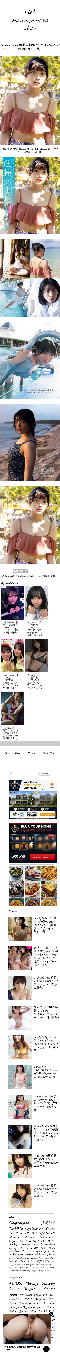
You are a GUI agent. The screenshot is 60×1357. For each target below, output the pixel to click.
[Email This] (14, 571)
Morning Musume (21, 1237)
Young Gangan (28, 1303)
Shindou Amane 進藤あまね (41, 576)
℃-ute (25, 1251)
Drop (52, 1258)
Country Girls (35, 1251)
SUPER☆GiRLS (42, 1233)
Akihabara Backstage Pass (28, 1264)
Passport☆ (49, 1264)
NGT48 (24, 1233)
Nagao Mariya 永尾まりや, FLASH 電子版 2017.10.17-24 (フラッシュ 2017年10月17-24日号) (46, 1133)
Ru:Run (40, 1271)
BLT (51, 1295)
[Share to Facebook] (23, 571)
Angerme (13, 1241)
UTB (42, 1303)
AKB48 (48, 1223)
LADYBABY (15, 1251)
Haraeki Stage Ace (29, 1271)
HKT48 (49, 1229)
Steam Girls (14, 1261)
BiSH (28, 1268)
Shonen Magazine (30, 1312)
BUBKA (48, 1312)
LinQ (36, 1261)
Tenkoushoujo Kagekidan (36, 1258)
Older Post (48, 753)
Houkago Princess (19, 1244)
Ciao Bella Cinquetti (43, 1268)
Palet (42, 1264)
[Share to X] (20, 571)
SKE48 (13, 1233)
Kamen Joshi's (27, 1261)
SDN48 (48, 1271)
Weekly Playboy (40, 1283)
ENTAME (15, 1299)
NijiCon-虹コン (43, 1241)
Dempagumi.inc (46, 1237)
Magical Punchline (43, 1244)
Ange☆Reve (16, 1268)
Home (31, 753)
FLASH (15, 1283)
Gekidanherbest (15, 1271)
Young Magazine (24, 1289)
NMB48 (16, 1228)
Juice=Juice (25, 1241)
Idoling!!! (14, 1248)
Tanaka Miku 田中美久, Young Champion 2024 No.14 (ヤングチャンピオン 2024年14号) (46, 1044)
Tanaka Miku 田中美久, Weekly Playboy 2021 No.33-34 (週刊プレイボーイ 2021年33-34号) (45, 925)
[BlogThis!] (17, 571)
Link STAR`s (47, 1248)
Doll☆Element (47, 1261)
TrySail (12, 1264)
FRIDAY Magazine (17, 576)
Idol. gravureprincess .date (30, 19)
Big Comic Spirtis (34, 1307)
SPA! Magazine (36, 1299)
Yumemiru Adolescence (35, 1254)
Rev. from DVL (29, 1248)
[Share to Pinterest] (26, 571)
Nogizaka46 (19, 1223)
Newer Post (12, 753)
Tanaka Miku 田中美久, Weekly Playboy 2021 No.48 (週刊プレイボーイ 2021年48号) (46, 1103)
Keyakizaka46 (33, 1229)
